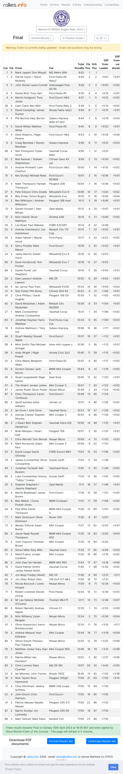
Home (43, 4)
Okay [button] (113, 767)
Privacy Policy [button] (13, 769)
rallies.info (33, 756)
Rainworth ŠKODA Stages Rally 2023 (60, 29)
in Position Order (73, 38)
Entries (77, 4)
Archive (54, 4)
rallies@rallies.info (66, 756)
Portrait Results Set (61, 741)
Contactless (112, 4)
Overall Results (40, 38)
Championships (93, 4)
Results (66, 4)
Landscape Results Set (102, 741)
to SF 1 (100, 38)
